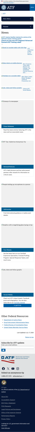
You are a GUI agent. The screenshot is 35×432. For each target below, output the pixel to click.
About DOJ (4, 397)
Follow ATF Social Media (27, 89)
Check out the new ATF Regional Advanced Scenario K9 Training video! (16, 41)
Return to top (29, 337)
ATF (4, 14)
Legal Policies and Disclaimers (11, 409)
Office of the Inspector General (11, 412)
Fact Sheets (7, 250)
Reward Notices (9, 167)
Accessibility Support (8, 400)
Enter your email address (9, 345)
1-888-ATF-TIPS (6, 376)
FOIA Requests (6, 406)
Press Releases (8, 126)
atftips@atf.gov (18, 376)
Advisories (7, 209)
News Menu (6, 19)
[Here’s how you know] (17, 2)
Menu (32, 7)
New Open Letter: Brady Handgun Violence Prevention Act (27, 79)
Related (5, 26)
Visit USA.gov (5, 428)
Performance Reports (8, 416)
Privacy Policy (5, 419)
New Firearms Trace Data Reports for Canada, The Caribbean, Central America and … (28, 68)
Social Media (8, 295)
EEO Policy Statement (8, 403)
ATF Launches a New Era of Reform (30, 51)
